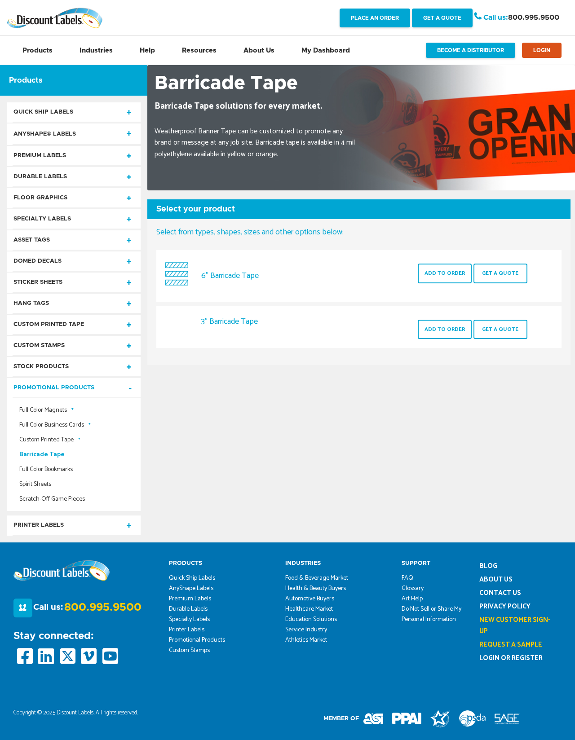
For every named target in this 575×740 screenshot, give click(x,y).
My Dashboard (325, 50)
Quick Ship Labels (43, 112)
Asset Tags (31, 240)
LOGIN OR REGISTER (511, 658)
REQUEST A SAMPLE (510, 644)
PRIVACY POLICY (505, 606)
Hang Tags (31, 303)
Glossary (413, 588)
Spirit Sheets (35, 484)
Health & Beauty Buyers (315, 588)
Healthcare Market (309, 609)
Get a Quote (500, 273)
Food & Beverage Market (316, 578)
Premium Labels (39, 156)
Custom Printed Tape (48, 324)
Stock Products (41, 367)
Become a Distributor (470, 50)
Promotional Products (53, 388)
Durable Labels (40, 177)
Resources (199, 50)
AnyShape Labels (191, 588)
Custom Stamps (39, 345)
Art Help (412, 599)
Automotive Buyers (309, 599)
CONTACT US (500, 593)
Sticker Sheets (37, 282)
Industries (96, 50)
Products (37, 50)
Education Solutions (311, 619)
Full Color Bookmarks (46, 469)
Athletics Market (306, 640)
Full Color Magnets (43, 410)
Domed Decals (37, 261)
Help (147, 50)
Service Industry (306, 630)
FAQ (407, 578)
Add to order (445, 273)
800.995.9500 (533, 17)
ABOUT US (496, 579)
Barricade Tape (42, 454)
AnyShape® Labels (44, 134)
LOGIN (541, 50)
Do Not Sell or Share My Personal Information (431, 614)
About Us (258, 50)
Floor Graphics (40, 198)
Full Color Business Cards (51, 425)
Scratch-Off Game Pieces (52, 499)
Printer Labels (38, 525)
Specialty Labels (42, 219)
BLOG (488, 566)
